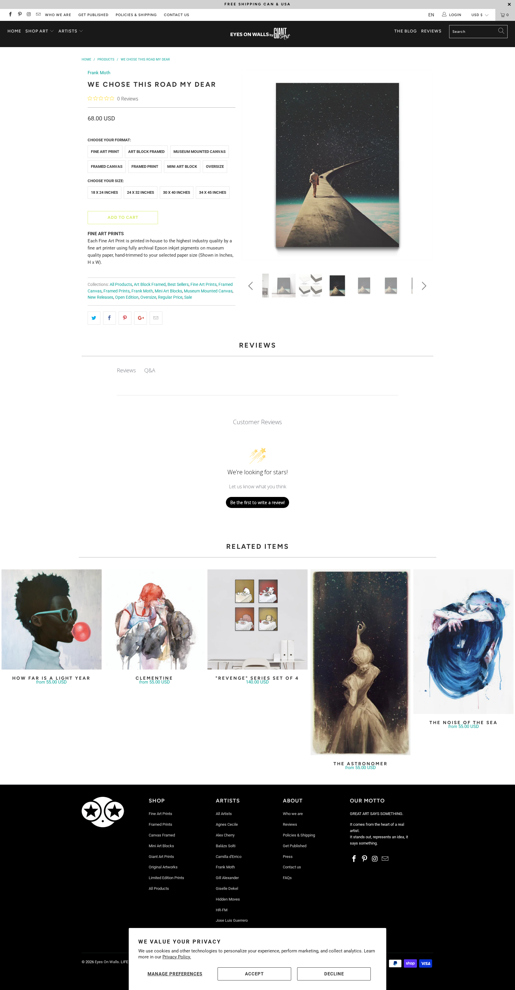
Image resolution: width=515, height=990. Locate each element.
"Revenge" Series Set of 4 (257, 619)
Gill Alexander (227, 878)
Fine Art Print (105, 151)
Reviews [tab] (126, 370)
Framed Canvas (106, 166)
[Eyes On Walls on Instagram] (28, 15)
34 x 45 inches (212, 192)
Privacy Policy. (176, 957)
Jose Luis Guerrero (232, 920)
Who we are (58, 15)
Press (288, 856)
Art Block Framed (146, 151)
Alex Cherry (225, 835)
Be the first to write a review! (257, 502)
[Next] (423, 167)
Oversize (215, 166)
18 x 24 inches (104, 192)
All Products (121, 284)
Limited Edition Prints (166, 878)
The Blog (405, 31)
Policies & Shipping (136, 15)
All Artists (224, 813)
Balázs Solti (225, 846)
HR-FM (221, 910)
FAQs (287, 878)
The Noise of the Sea (463, 641)
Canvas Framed (162, 835)
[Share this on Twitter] (94, 318)
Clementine (155, 619)
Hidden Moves (228, 899)
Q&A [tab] (149, 370)
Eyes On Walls (107, 962)
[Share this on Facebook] (109, 318)
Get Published (93, 15)
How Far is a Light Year (51, 619)
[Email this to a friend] (156, 318)
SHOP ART (36, 31)
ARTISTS (68, 31)
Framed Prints (116, 291)
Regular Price (170, 297)
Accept (254, 974)
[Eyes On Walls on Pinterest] (19, 15)
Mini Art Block (182, 166)
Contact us (176, 15)
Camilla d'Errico (228, 856)
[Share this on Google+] (140, 318)
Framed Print (144, 166)
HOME (14, 31)
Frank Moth (99, 72)
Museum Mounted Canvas (199, 151)
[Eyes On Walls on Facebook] (10, 15)
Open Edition (127, 297)
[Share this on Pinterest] (125, 318)
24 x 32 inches (140, 192)
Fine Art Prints (203, 284)
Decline (334, 974)
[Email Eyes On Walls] (38, 15)
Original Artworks (163, 867)
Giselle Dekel (227, 888)
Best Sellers (178, 284)
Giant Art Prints (161, 856)
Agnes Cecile (227, 824)
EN (431, 15)
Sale (188, 297)
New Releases (100, 297)
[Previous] (251, 167)
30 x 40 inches (176, 192)
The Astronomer (361, 662)
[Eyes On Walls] (260, 34)
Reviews (431, 31)
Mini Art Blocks (168, 291)
